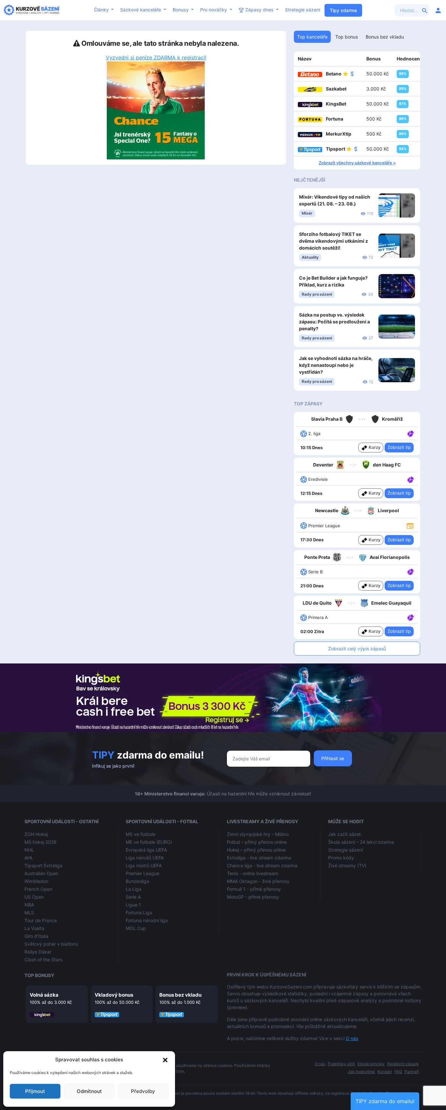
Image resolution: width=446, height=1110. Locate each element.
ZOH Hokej (36, 834)
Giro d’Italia (36, 936)
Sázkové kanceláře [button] (141, 9)
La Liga (133, 889)
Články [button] (102, 9)
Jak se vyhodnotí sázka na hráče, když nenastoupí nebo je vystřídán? (336, 365)
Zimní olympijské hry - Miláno (258, 834)
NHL (29, 850)
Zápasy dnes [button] (259, 9)
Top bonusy (39, 975)
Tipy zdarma (343, 10)
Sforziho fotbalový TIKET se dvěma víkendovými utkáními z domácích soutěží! (333, 241)
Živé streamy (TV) (347, 865)
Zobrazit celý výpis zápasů (357, 648)
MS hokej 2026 (40, 842)
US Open (34, 897)
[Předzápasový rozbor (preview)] (410, 525)
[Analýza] (410, 433)
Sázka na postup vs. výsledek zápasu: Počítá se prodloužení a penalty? (334, 321)
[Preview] (410, 525)
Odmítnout (89, 1091)
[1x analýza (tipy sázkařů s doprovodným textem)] (410, 433)
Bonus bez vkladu (180, 995)
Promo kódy (341, 857)
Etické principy (371, 1063)
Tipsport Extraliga (43, 865)
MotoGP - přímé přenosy (253, 897)
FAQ (398, 1071)
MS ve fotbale (140, 834)
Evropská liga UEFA (146, 850)
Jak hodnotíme (361, 1071)
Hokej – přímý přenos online (256, 850)
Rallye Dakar (37, 952)
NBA (29, 904)
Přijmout (35, 1091)
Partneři (412, 1071)
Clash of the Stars (43, 959)
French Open (38, 889)
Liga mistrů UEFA (144, 865)
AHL (28, 857)
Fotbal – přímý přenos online (257, 842)
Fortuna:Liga (139, 912)
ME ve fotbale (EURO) (149, 842)
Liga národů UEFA (145, 857)
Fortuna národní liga (147, 920)
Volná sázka (44, 995)
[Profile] (438, 10)
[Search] (425, 10)
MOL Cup (136, 928)
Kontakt (384, 1071)
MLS (29, 912)
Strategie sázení (302, 9)
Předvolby (143, 1091)
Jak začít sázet (344, 834)
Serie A (133, 897)
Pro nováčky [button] (214, 9)
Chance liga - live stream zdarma (262, 865)
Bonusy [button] (181, 9)
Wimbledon (36, 881)
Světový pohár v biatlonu (51, 944)
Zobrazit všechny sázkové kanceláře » (357, 162)
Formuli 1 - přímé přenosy (254, 889)
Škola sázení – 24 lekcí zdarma (361, 842)
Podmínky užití (341, 1063)
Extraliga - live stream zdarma (259, 857)
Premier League (142, 873)
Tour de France (40, 920)
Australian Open (41, 873)
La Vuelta (34, 928)
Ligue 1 (133, 904)
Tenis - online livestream (252, 873)
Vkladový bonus (114, 995)
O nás (352, 1038)
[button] (165, 1059)
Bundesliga (137, 881)
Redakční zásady (403, 1063)
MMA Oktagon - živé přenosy (258, 881)
